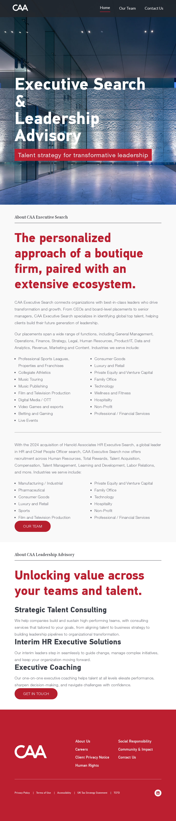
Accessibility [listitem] (64, 792)
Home (105, 7)
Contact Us (154, 8)
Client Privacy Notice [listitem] (92, 757)
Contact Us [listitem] (127, 757)
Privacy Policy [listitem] (22, 792)
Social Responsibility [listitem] (134, 741)
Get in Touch (36, 693)
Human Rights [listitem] (87, 765)
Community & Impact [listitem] (135, 749)
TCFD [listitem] (117, 792)
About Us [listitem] (82, 741)
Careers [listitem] (81, 749)
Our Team (127, 8)
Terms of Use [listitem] (43, 792)
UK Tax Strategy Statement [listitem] (92, 792)
